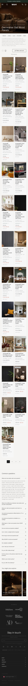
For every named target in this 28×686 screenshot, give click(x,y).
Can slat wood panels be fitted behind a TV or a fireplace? (13, 514)
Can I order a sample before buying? (10, 532)
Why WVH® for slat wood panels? (10, 539)
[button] (2, 4)
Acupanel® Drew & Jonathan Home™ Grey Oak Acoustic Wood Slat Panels (7, 111)
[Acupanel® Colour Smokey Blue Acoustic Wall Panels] (20, 170)
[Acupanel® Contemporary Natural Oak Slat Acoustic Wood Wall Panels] (8, 134)
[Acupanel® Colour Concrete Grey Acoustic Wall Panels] (20, 134)
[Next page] (19, 461)
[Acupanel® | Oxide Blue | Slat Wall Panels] (20, 405)
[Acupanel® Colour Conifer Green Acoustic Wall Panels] (20, 275)
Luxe (14, 35)
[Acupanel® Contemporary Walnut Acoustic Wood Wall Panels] (20, 65)
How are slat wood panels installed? (10, 528)
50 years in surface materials (14, 1)
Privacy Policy (19, 643)
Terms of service (17, 680)
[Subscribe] (24, 640)
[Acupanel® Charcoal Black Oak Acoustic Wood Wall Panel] (8, 374)
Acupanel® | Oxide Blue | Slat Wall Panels (20, 416)
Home (3, 24)
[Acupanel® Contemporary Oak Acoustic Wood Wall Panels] (8, 65)
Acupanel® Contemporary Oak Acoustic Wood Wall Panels (7, 76)
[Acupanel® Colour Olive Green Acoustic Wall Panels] (20, 309)
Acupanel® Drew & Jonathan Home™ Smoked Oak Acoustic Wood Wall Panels (20, 111)
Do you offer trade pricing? (8, 550)
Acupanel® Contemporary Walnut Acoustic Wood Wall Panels (19, 76)
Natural (4, 35)
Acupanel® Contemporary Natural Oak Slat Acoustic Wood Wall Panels (7, 146)
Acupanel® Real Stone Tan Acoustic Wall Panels (20, 355)
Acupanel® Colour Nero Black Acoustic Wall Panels (7, 181)
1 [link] (8, 461)
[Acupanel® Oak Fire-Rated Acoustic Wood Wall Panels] (8, 344)
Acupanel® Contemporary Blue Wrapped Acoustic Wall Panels (7, 321)
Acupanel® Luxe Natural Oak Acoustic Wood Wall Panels (19, 250)
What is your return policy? (8, 559)
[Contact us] (22, 4)
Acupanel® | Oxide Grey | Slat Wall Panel (20, 385)
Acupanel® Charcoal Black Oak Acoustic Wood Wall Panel (8, 385)
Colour (9, 35)
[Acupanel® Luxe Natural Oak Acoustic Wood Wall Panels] (20, 239)
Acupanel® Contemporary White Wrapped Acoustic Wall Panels (7, 215)
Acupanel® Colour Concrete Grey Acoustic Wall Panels (19, 145)
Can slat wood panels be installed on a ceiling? (11, 519)
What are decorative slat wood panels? (11, 478)
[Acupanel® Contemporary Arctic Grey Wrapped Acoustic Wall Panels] (8, 239)
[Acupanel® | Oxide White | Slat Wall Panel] (8, 405)
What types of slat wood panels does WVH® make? (12, 524)
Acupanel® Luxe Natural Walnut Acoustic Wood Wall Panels (7, 286)
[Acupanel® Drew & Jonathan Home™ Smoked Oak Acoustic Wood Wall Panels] (20, 99)
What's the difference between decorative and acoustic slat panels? (13, 503)
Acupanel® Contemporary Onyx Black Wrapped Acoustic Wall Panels (20, 215)
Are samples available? (7, 543)
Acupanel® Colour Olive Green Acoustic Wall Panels (19, 321)
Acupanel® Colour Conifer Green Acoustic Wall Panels (19, 286)
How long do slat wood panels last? (10, 535)
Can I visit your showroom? (8, 546)
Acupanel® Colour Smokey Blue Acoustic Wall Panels (19, 181)
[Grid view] (3, 51)
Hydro (24, 35)
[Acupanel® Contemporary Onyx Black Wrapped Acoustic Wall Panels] (20, 203)
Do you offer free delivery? (8, 562)
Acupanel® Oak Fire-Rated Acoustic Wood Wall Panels (8, 355)
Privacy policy (10, 680)
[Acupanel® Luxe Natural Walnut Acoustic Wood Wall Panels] (8, 275)
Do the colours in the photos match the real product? (12, 554)
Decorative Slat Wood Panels (19, 24)
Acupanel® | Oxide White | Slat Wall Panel (7, 416)
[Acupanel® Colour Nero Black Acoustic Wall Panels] (8, 170)
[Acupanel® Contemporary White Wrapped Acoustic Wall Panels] (8, 203)
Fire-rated (19, 35)
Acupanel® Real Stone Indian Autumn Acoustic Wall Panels (7, 446)
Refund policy (4, 680)
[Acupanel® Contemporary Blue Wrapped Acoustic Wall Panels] (8, 309)
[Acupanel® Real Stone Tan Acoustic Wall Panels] (20, 344)
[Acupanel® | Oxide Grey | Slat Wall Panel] (20, 374)
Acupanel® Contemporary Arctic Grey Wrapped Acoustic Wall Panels (7, 251)
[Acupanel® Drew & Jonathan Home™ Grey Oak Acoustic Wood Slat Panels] (8, 99)
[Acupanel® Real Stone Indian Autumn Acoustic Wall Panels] (8, 435)
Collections (8, 24)
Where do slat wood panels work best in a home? (12, 509)
